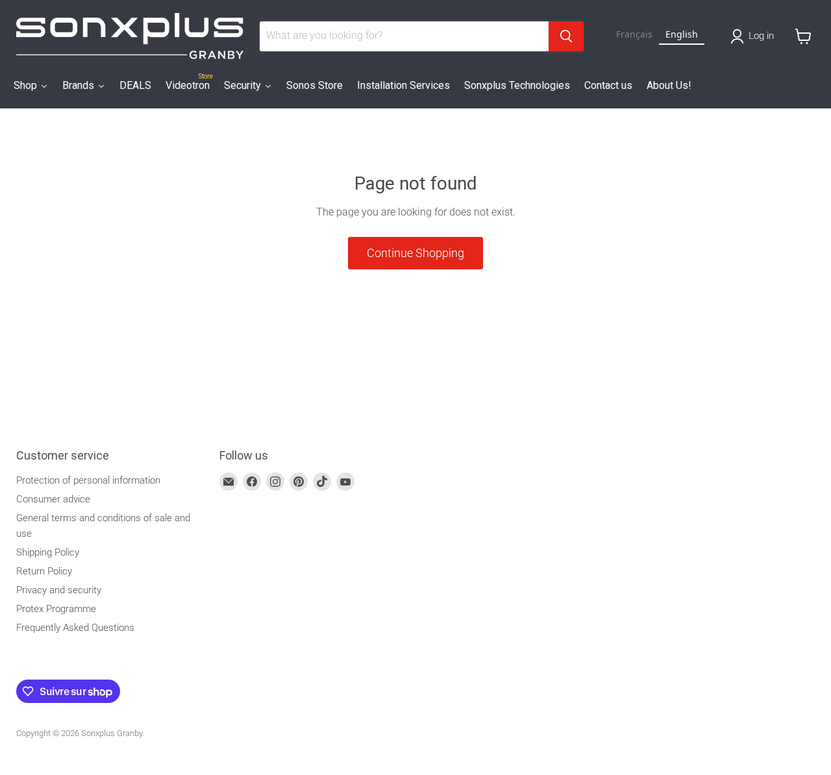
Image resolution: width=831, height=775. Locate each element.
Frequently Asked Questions (75, 628)
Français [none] (634, 34)
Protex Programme (56, 609)
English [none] (681, 34)
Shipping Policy (47, 552)
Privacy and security (58, 590)
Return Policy (44, 571)
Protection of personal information (88, 480)
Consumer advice (53, 499)
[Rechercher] (566, 36)
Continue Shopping (415, 253)
